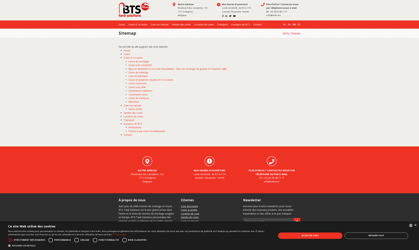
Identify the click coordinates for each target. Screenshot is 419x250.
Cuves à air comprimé (140, 65)
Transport (222, 24)
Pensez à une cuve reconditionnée (146, 131)
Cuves (122, 24)
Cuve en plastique (138, 76)
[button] (138, 246)
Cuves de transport (138, 98)
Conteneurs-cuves (138, 94)
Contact (257, 24)
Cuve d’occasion (189, 206)
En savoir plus (119, 234)
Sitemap (295, 33)
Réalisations (134, 127)
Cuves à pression (137, 83)
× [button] (415, 225)
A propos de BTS (240, 24)
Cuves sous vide (137, 87)
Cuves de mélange (138, 72)
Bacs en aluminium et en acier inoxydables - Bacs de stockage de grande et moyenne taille (177, 68)
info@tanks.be (273, 15)
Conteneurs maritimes (140, 90)
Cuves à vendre (189, 209)
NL (284, 24)
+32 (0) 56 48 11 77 (278, 11)
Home (286, 33)
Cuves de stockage (138, 61)
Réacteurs (133, 101)
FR (294, 24)
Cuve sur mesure (160, 24)
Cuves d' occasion (137, 24)
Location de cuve (190, 213)
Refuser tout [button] (376, 235)
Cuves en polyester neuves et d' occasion (150, 79)
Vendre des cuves (181, 24)
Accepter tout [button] (310, 235)
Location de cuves (204, 24)
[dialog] (209, 235)
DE (298, 24)
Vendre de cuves (190, 217)
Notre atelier (135, 109)
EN (289, 24)
